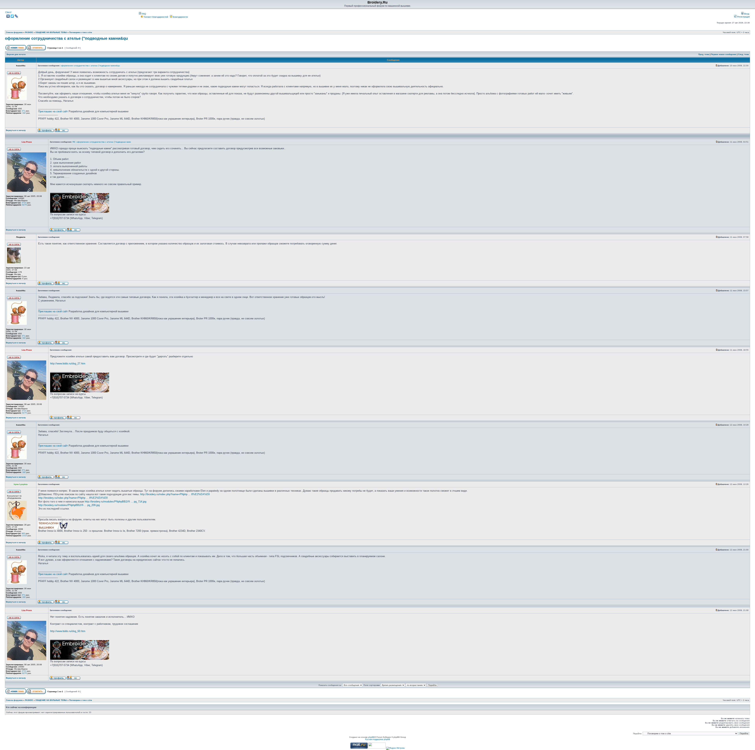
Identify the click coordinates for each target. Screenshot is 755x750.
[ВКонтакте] (8, 16)
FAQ (143, 14)
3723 (24, 203)
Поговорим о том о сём (80, 32)
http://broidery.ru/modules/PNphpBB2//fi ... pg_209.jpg (69, 505)
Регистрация (743, 17)
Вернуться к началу (16, 130)
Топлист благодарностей (156, 17)
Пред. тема (703, 54)
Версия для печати (16, 54)
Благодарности (180, 17)
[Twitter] (12, 16)
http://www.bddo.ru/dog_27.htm (67, 363)
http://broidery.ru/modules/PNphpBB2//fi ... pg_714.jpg (115, 501)
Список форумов (14, 32)
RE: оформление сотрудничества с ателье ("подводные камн (102, 142)
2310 (24, 535)
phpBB (371, 737)
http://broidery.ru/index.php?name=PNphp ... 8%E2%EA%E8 (175, 494)
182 (24, 113)
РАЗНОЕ (29, 32)
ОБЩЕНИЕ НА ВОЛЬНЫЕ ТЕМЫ (51, 32)
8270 (24, 205)
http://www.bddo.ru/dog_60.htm (67, 631)
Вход (746, 14)
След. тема (743, 54)
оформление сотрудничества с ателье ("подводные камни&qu (66, 38)
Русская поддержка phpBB (377, 739)
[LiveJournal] (16, 16)
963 (23, 533)
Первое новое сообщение (723, 54)
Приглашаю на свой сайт (53, 111)
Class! (8, 12)
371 (23, 111)
